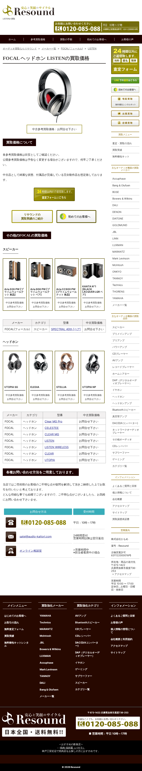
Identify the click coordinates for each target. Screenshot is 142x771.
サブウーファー (120, 452)
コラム (71, 48)
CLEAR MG (52, 434)
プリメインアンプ (122, 333)
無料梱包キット (120, 156)
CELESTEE (52, 428)
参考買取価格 (38, 39)
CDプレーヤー (120, 353)
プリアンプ (118, 340)
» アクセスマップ (121, 574)
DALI (115, 205)
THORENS (118, 291)
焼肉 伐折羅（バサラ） (72, 747)
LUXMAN (117, 245)
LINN (115, 238)
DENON (116, 211)
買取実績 (117, 149)
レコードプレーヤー (123, 366)
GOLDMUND (119, 225)
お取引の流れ (11, 622)
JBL (114, 231)
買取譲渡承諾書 (120, 519)
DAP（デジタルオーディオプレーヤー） (124, 382)
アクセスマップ (120, 505)
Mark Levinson (120, 258)
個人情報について (122, 492)
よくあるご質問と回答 (124, 485)
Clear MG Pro (53, 421)
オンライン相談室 (31, 550)
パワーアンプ (119, 346)
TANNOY (117, 278)
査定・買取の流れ (122, 143)
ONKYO (116, 271)
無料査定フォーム (14, 629)
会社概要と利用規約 (121, 639)
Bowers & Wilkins (122, 198)
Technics (117, 284)
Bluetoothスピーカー (124, 409)
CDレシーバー (120, 445)
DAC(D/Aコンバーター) (125, 423)
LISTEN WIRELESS (57, 447)
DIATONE (117, 218)
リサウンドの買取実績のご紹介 (32, 216)
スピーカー (118, 327)
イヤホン (117, 389)
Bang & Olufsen (121, 185)
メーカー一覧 (119, 304)
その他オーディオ (122, 439)
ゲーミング (118, 459)
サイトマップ (119, 512)
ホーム (12, 39)
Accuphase (119, 178)
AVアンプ (117, 360)
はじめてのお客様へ (15, 615)
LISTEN (49, 440)
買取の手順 (66, 39)
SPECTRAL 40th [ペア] (66, 329)
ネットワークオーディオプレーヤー (125, 431)
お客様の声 (127, 39)
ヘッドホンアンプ (122, 403)
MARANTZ (118, 251)
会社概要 (117, 499)
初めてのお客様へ (96, 39)
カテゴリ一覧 (119, 465)
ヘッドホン (118, 396)
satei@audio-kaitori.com (36, 536)
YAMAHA (117, 298)
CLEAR (49, 453)
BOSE (115, 191)
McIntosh (117, 265)
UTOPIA (50, 460)
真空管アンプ (119, 416)
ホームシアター (120, 373)
